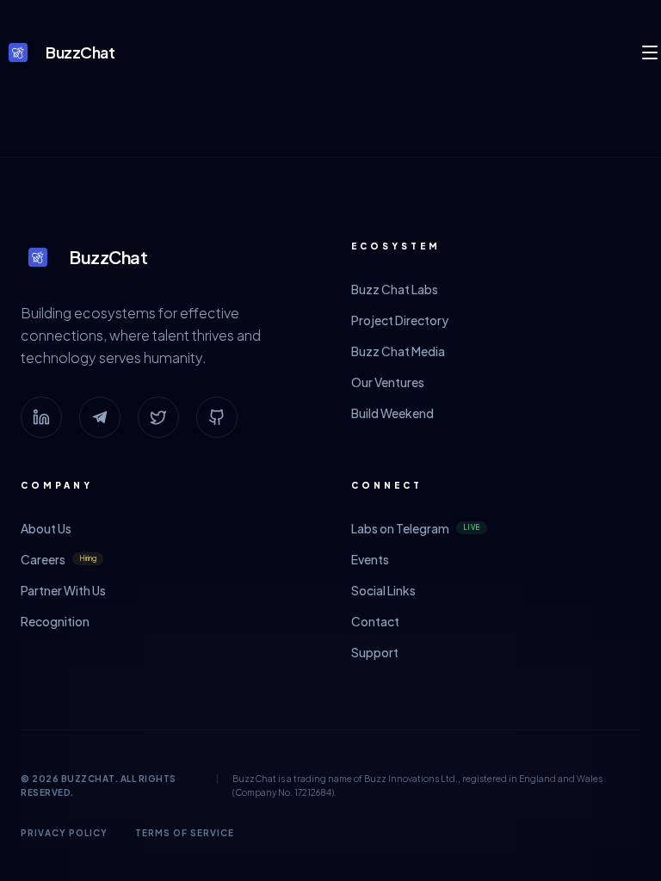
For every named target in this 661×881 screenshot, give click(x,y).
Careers (58, 559)
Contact (375, 621)
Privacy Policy (64, 833)
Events (370, 559)
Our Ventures (387, 382)
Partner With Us (63, 590)
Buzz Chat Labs (394, 289)
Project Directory (399, 320)
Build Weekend (392, 413)
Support (374, 652)
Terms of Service (184, 833)
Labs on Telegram (415, 528)
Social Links (383, 590)
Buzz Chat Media (398, 351)
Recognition (55, 621)
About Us (46, 528)
